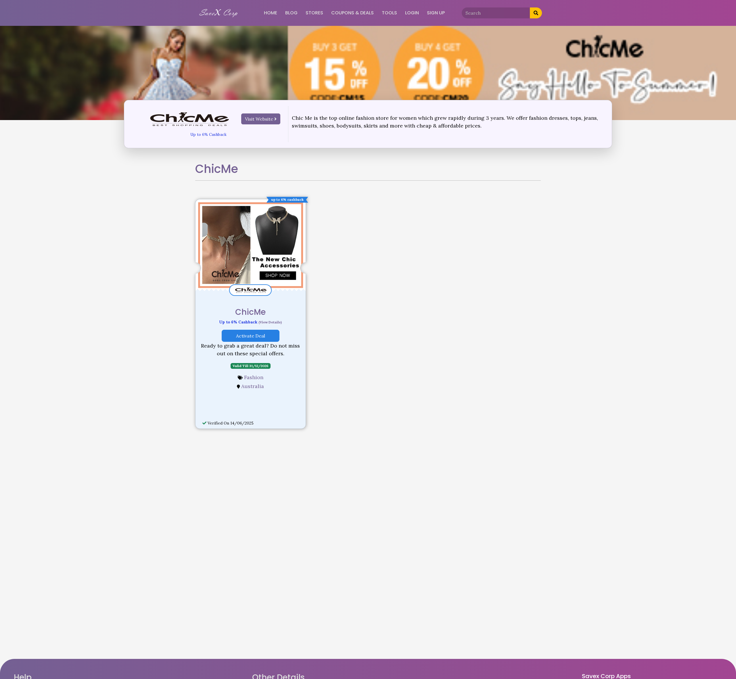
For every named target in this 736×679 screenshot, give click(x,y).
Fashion (253, 377)
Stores (314, 12)
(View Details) (270, 322)
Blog (291, 12)
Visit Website (259, 119)
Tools (389, 12)
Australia (252, 386)
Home (270, 12)
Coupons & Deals (352, 12)
